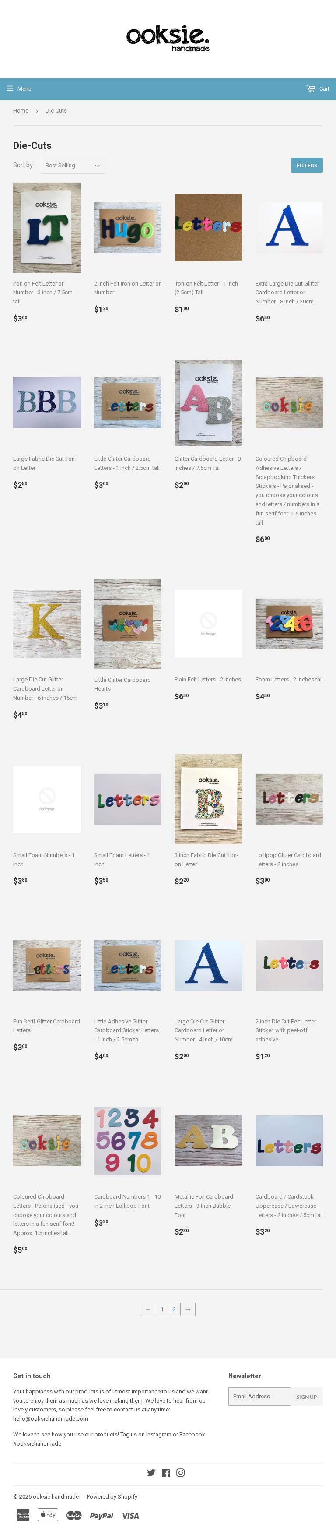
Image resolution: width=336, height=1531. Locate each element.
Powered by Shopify (112, 1496)
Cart (323, 88)
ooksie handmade (56, 1496)
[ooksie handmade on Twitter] (151, 1474)
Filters (307, 165)
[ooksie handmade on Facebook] (166, 1474)
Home (20, 110)
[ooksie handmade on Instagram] (180, 1474)
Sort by (23, 165)
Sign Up (306, 1396)
